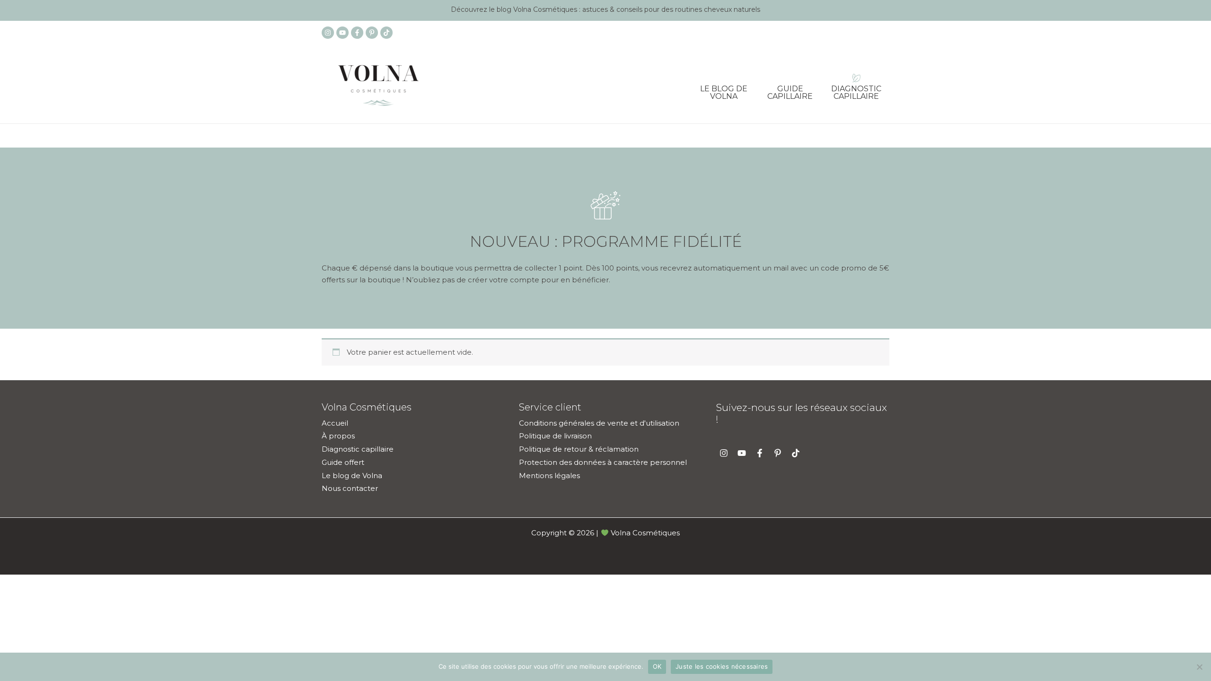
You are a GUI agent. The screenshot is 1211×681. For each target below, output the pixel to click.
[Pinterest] (372, 32)
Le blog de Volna (723, 89)
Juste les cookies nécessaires (722, 666)
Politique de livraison (555, 435)
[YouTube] (342, 32)
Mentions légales (549, 475)
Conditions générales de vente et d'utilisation (599, 423)
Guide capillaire (790, 89)
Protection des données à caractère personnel (603, 462)
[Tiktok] (386, 32)
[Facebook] (357, 32)
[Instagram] (328, 32)
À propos (338, 435)
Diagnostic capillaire (856, 89)
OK (657, 666)
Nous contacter (350, 488)
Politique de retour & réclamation (579, 449)
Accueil (335, 423)
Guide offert (343, 462)
